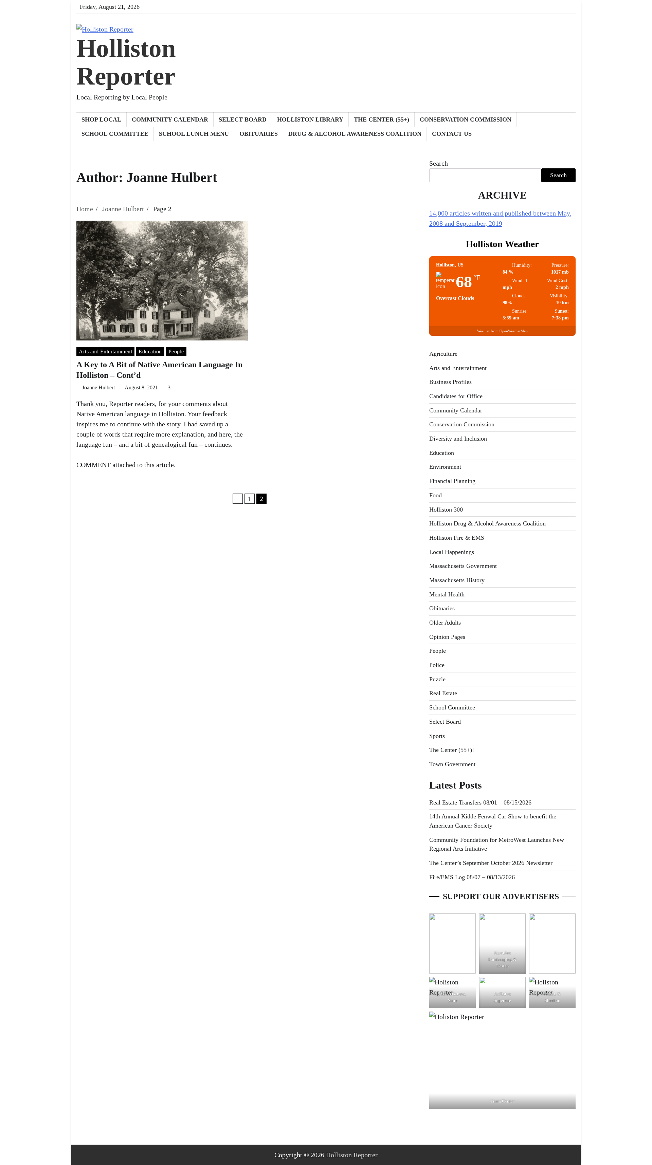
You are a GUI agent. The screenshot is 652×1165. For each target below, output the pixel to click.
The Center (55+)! (451, 749)
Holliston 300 (446, 509)
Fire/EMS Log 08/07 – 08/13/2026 (472, 877)
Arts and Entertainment (105, 351)
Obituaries (258, 133)
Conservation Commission (465, 119)
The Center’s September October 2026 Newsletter (491, 862)
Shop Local (101, 119)
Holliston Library (310, 119)
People (176, 351)
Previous (238, 499)
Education (150, 351)
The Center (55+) (381, 119)
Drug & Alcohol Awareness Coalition (354, 133)
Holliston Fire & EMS (456, 537)
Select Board (243, 119)
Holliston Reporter (126, 62)
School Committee (115, 133)
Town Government (452, 764)
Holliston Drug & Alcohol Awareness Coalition (487, 523)
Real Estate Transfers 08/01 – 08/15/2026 (480, 802)
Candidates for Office (456, 396)
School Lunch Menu (194, 133)
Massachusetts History (457, 580)
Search (438, 163)
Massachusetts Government (463, 565)
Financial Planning (452, 481)
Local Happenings (451, 552)
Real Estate (443, 693)
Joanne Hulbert (98, 387)
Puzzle (437, 679)
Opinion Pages (447, 636)
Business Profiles (450, 381)
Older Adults (445, 622)
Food (435, 495)
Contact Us (452, 133)
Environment (445, 466)
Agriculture (443, 353)
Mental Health (447, 594)
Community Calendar (170, 119)
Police (437, 665)
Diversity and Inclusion (458, 438)
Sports (437, 736)
